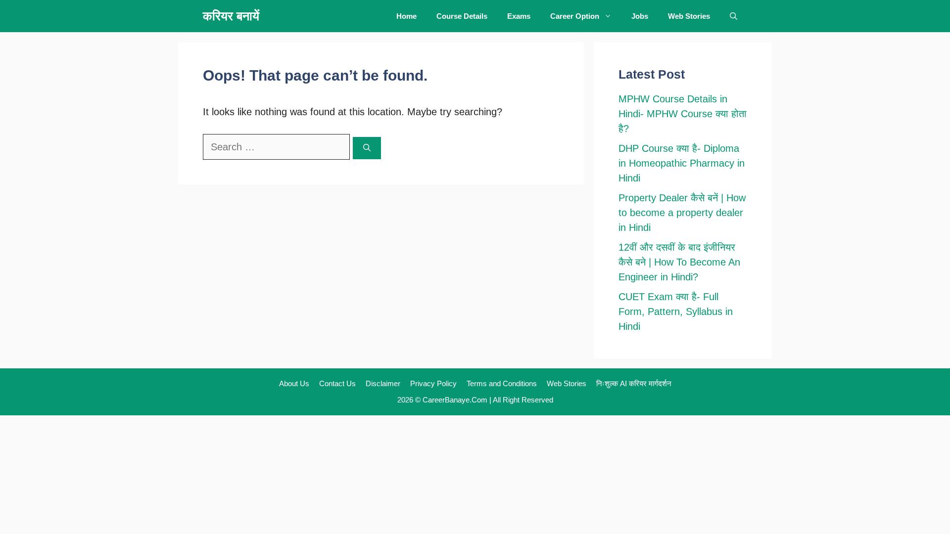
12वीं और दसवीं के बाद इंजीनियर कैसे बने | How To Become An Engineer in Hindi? (679, 262)
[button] (733, 16)
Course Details (461, 16)
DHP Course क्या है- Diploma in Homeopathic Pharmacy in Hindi (681, 163)
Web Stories (689, 16)
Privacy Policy (433, 383)
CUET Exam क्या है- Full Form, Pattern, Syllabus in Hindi (675, 311)
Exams (518, 16)
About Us (294, 383)
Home (406, 16)
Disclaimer (383, 383)
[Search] (367, 148)
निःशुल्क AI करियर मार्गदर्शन (633, 383)
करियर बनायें (231, 16)
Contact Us (337, 383)
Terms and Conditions (502, 383)
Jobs (639, 16)
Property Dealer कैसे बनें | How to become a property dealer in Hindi (682, 212)
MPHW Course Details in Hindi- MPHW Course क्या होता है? (682, 113)
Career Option (574, 16)
